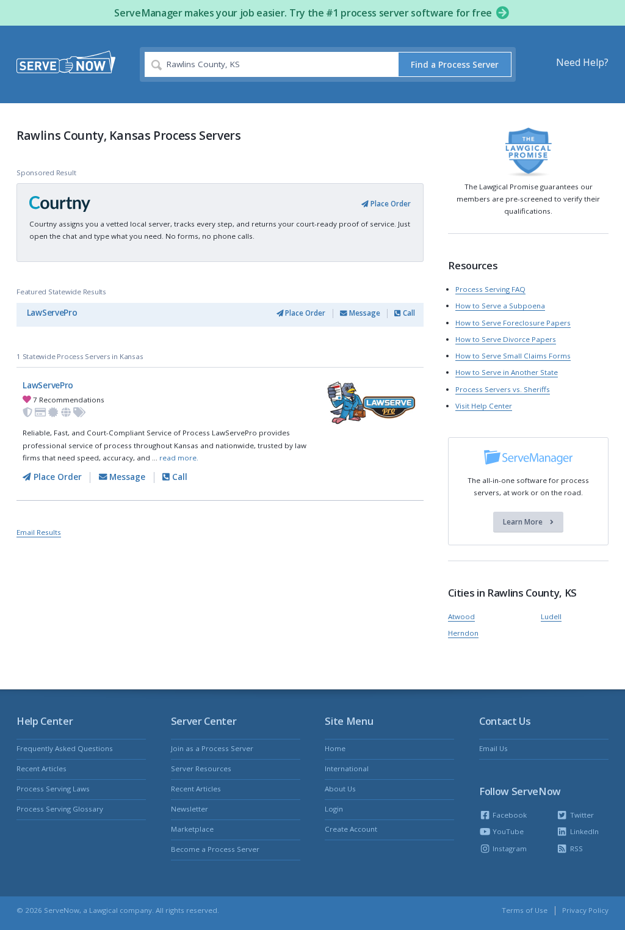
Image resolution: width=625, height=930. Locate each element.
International (347, 768)
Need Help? (582, 62)
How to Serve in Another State (506, 372)
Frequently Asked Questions (64, 748)
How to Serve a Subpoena (500, 305)
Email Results (38, 532)
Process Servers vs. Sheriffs (502, 389)
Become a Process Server (215, 849)
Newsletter (189, 808)
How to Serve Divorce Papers (505, 339)
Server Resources (201, 768)
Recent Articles (41, 768)
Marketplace (192, 829)
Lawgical (103, 910)
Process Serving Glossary (59, 808)
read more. (178, 457)
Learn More (523, 521)
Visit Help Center (483, 405)
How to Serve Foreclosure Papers (513, 322)
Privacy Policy (585, 910)
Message (363, 313)
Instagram (509, 848)
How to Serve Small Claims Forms (513, 355)
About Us (340, 788)
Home (335, 748)
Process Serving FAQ (490, 289)
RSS (575, 848)
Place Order (390, 203)
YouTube (507, 831)
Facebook (509, 814)
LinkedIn (583, 831)
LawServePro (52, 312)
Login (334, 808)
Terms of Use (524, 910)
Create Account (351, 829)
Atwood (461, 616)
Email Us (493, 748)
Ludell (551, 616)
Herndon (463, 633)
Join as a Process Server (212, 748)
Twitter (580, 814)
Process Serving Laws (53, 788)
